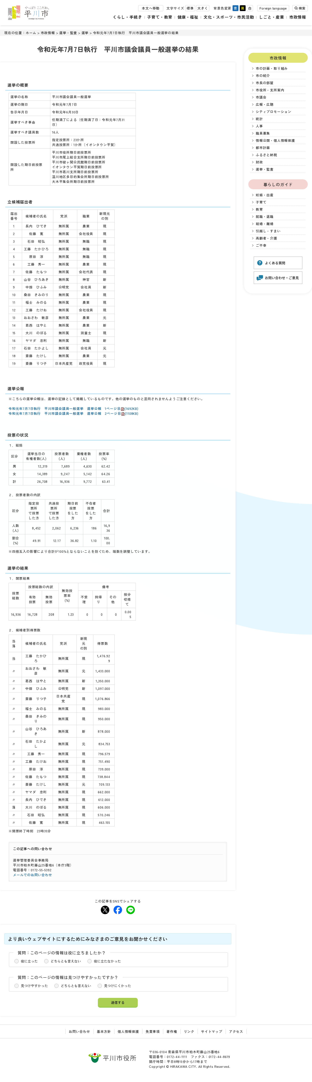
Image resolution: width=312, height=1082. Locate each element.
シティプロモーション (273, 111)
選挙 (85, 32)
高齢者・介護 (266, 238)
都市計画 (263, 147)
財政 (259, 162)
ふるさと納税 (266, 154)
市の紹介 (263, 75)
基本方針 (104, 1031)
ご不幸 (261, 245)
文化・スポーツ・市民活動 (229, 17)
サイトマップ (211, 1031)
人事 (259, 126)
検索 (302, 8)
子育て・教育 (159, 17)
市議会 (261, 97)
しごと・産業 (271, 17)
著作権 (171, 1031)
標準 (190, 8)
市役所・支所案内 (270, 90)
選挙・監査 (68, 32)
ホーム (31, 32)
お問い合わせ (79, 1031)
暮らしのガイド (278, 184)
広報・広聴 (265, 104)
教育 (259, 209)
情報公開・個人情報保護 (275, 140)
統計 (259, 118)
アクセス (236, 1031)
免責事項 (153, 1031)
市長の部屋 (265, 82)
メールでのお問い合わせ (32, 874)
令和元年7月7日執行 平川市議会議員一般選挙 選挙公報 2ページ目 (73, 413)
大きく (202, 8)
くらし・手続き (127, 17)
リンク (189, 1031)
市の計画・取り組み (272, 68)
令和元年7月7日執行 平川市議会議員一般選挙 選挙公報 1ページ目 (73, 408)
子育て (261, 202)
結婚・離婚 (265, 223)
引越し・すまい (268, 230)
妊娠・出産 (265, 194)
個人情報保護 (128, 1031)
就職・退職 (265, 216)
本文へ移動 (151, 8)
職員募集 (263, 133)
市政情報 (297, 17)
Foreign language (273, 8)
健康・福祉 (187, 17)
